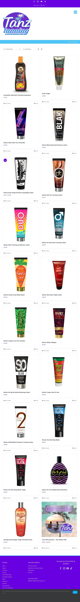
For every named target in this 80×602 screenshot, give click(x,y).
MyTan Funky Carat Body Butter (14, 295)
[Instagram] (64, 568)
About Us (4, 581)
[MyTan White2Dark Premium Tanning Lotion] (20, 422)
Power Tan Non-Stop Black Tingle (15, 490)
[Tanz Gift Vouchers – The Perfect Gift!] (59, 519)
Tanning (4, 570)
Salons (4, 568)
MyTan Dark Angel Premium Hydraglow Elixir (19, 192)
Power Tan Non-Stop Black (51, 440)
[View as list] (41, 49)
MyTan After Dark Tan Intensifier (14, 142)
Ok (75, 592)
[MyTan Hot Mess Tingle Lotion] (59, 274)
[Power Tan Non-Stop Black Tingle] (20, 470)
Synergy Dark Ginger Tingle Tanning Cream (18, 539)
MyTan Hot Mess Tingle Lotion (52, 295)
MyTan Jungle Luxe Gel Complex (14, 341)
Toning (4, 572)
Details (36, 103)
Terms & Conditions (7, 588)
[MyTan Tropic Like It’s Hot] (59, 372)
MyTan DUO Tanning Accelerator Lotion (17, 245)
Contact (4, 583)
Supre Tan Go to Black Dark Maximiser (54, 490)
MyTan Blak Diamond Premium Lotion (54, 145)
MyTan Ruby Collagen (49, 342)
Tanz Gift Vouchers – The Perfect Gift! (54, 539)
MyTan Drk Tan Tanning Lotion (52, 195)
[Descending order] (19, 49)
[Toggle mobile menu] (76, 12)
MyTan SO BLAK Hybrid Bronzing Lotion (17, 392)
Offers (4, 579)
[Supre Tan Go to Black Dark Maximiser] (59, 470)
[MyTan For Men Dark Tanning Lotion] (59, 223)
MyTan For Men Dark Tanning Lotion (54, 242)
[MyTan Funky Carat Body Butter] (20, 274)
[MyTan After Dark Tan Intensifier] (20, 123)
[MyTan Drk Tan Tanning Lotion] (59, 174)
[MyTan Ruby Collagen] (59, 323)
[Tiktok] (71, 568)
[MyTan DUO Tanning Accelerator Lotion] (20, 224)
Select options (46, 548)
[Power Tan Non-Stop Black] (59, 420)
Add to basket (8, 103)
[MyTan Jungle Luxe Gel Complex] (20, 322)
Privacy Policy (5, 585)
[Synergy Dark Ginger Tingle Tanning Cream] (20, 519)
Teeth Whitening (6, 574)
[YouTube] (67, 568)
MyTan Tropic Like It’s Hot (50, 392)
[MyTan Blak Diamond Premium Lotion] (59, 124)
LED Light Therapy (7, 577)
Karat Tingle (46, 93)
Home (70, 42)
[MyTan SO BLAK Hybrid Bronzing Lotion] (20, 372)
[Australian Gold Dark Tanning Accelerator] (20, 74)
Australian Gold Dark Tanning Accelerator (17, 95)
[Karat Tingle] (59, 73)
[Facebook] (60, 568)
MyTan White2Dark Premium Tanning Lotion (18, 442)
